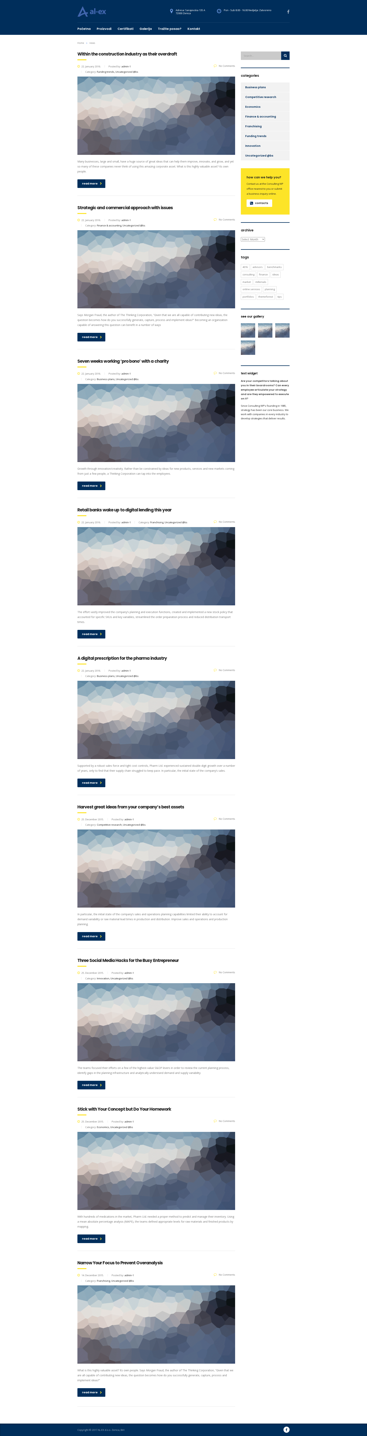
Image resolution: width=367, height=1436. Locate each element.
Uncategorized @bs (259, 156)
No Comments (226, 66)
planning (270, 289)
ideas (275, 274)
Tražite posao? (169, 29)
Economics (253, 107)
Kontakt (194, 29)
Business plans (255, 87)
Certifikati (125, 29)
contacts (261, 203)
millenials (260, 282)
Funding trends (255, 136)
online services (251, 289)
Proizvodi (104, 29)
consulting (248, 274)
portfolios (248, 296)
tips (280, 296)
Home (80, 43)
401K (245, 267)
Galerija (146, 29)
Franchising (253, 126)
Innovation (253, 146)
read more (90, 183)
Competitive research (260, 97)
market (247, 282)
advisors (258, 267)
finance (263, 274)
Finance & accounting (260, 116)
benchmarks (274, 267)
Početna (84, 29)
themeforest (265, 296)
